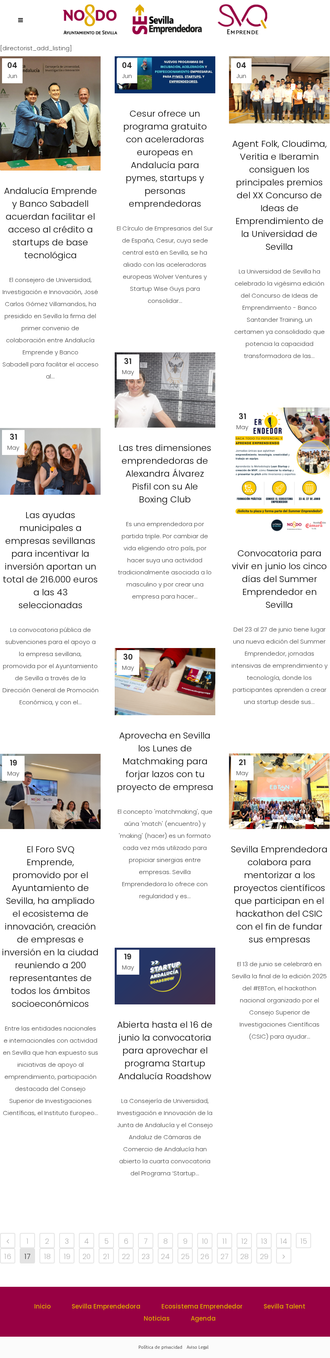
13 (264, 1241)
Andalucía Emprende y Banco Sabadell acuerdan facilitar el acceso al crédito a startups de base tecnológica (50, 223)
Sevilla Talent (284, 1306)
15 (303, 1241)
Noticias (157, 1318)
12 (244, 1241)
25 (185, 1256)
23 (146, 1256)
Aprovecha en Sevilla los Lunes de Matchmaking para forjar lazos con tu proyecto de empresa (165, 761)
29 (264, 1256)
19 (67, 1256)
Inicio (42, 1306)
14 (283, 1241)
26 (204, 1256)
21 (106, 1256)
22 (126, 1256)
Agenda (203, 1318)
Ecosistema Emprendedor (202, 1306)
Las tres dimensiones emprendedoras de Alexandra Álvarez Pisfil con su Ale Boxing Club (165, 474)
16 (7, 1256)
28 (244, 1256)
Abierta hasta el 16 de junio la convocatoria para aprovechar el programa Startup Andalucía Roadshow (164, 1050)
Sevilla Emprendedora (106, 1306)
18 (47, 1256)
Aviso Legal (197, 1347)
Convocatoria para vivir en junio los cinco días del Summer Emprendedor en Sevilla (279, 579)
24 (165, 1256)
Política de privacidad (160, 1347)
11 (224, 1241)
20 (86, 1256)
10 (205, 1241)
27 (225, 1256)
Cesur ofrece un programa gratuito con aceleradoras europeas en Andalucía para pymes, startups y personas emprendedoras (165, 158)
